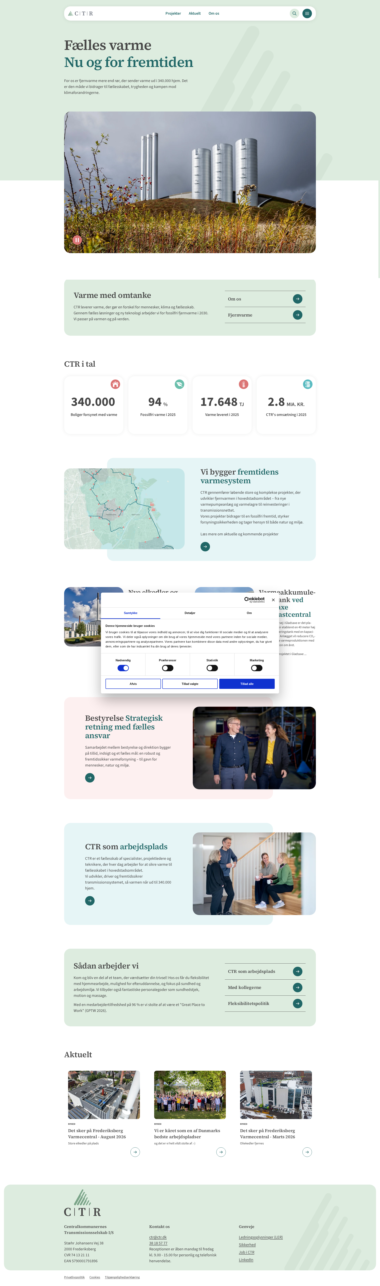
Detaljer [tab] (190, 612)
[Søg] (294, 13)
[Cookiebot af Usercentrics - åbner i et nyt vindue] (247, 600)
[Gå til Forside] (81, 15)
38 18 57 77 (158, 1243)
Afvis (133, 683)
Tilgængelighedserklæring (122, 1277)
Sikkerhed (247, 1245)
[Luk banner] (273, 600)
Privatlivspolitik (74, 1277)
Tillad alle (247, 683)
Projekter (173, 13)
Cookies (94, 1277)
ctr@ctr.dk (158, 1237)
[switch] (167, 668)
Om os (214, 13)
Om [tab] (249, 612)
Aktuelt (195, 13)
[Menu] (307, 13)
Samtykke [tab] (131, 612)
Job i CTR (246, 1252)
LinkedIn (246, 1260)
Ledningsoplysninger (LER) (261, 1237)
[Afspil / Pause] (77, 240)
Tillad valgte (190, 683)
